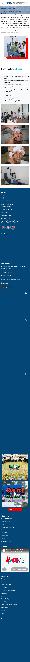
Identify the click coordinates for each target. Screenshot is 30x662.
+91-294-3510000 (8, 272)
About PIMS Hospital (7, 518)
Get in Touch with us (6, 200)
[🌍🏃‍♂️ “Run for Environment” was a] (15, 467)
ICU (2, 581)
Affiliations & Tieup (6, 541)
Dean (2, 524)
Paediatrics (4, 593)
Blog (2, 195)
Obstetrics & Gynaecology (8, 590)
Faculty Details (5, 212)
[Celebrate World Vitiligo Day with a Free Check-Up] (15, 412)
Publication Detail (6, 215)
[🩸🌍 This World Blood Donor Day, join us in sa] (15, 440)
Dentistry (3, 610)
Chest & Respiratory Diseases (9, 604)
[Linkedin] (9, 221)
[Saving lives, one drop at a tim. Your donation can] (15, 385)
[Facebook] (2, 221)
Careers (3, 538)
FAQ (2, 198)
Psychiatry (4, 601)
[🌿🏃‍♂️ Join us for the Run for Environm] (15, 494)
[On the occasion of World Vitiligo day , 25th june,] (15, 304)
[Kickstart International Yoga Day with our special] (15, 358)
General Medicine (6, 584)
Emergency (4, 579)
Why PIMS (4, 532)
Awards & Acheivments (7, 527)
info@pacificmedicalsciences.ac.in (12, 279)
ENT (2, 596)
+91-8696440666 (7, 275)
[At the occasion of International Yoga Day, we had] (15, 331)
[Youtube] (13, 221)
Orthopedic (4, 587)
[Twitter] (6, 221)
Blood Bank (4, 613)
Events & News (5, 535)
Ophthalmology (5, 599)
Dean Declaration (6, 206)
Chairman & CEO (5, 521)
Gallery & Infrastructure (7, 530)
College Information (6, 209)
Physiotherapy (5, 607)
